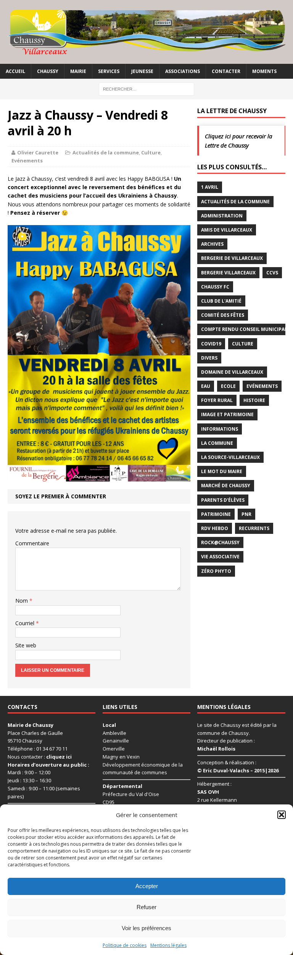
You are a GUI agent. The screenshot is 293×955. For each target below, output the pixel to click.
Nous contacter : (40, 756)
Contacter (226, 71)
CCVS (272, 272)
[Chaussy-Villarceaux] (146, 32)
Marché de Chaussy (225, 485)
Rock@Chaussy (220, 542)
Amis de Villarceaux (226, 230)
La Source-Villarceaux (230, 457)
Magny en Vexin (121, 756)
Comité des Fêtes (222, 315)
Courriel (25, 623)
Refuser (146, 907)
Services (108, 71)
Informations (219, 429)
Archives (212, 244)
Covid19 (211, 343)
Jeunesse (142, 71)
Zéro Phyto (216, 571)
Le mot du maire (221, 471)
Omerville (114, 748)
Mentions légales (168, 945)
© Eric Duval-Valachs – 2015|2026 (238, 770)
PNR (246, 514)
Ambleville (114, 733)
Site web (25, 645)
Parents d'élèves (223, 500)
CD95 (108, 802)
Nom (22, 600)
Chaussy (47, 71)
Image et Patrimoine (227, 414)
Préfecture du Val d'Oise (131, 794)
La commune (217, 443)
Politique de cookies (124, 945)
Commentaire (32, 543)
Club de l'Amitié (221, 301)
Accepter (146, 886)
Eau (205, 386)
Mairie (78, 71)
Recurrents (254, 528)
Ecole (228, 386)
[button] (281, 815)
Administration (222, 215)
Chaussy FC (215, 287)
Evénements (27, 160)
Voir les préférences (146, 928)
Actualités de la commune (105, 152)
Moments (264, 71)
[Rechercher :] (146, 88)
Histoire (254, 400)
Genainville (116, 740)
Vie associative (220, 556)
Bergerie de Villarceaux (232, 258)
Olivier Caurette (37, 152)
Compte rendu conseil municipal (244, 329)
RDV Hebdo (214, 528)
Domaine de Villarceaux (232, 372)
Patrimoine (216, 514)
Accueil (15, 71)
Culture (151, 152)
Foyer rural (217, 400)
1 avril (209, 187)
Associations (182, 71)
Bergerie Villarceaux (228, 272)
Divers (209, 358)
